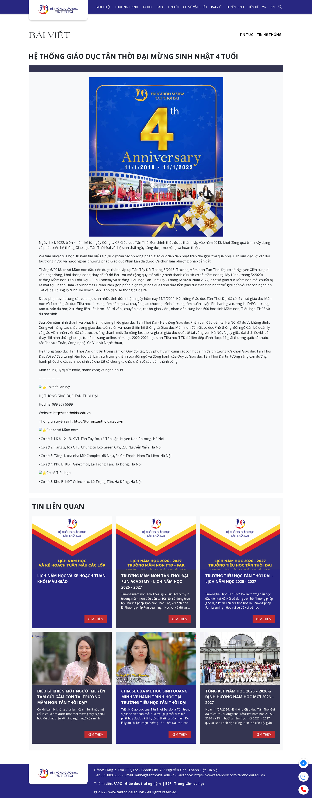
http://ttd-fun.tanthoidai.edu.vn (98, 421)
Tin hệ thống (269, 34)
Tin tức (174, 7)
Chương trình (126, 7)
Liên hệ (253, 7)
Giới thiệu (103, 7)
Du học (147, 7)
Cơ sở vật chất (195, 7)
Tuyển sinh (235, 7)
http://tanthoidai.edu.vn (72, 412)
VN (264, 7)
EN (273, 7)
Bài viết (217, 7)
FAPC (160, 7)
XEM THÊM (95, 619)
